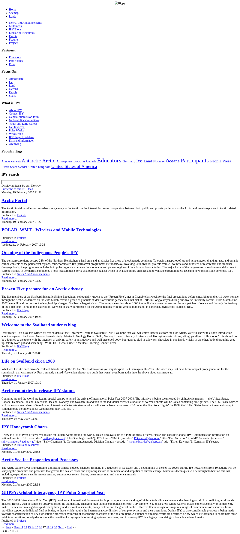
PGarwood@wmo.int (147, 438)
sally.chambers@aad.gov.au (18, 441)
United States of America (74, 166)
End (69, 527)
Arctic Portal (14, 200)
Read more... (9, 218)
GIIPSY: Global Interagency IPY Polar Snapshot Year (53, 492)
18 (48, 527)
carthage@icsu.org (54, 438)
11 (21, 527)
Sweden (23, 166)
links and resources (28, 445)
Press (227, 161)
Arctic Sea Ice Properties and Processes (40, 459)
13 (29, 527)
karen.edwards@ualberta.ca (145, 441)
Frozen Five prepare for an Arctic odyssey (42, 288)
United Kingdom (39, 167)
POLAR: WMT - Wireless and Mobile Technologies (51, 229)
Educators (110, 160)
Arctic (49, 161)
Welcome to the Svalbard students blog (39, 324)
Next (61, 527)
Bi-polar (79, 161)
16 (40, 527)
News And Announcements (33, 274)
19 (51, 527)
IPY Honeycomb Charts (24, 426)
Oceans (173, 160)
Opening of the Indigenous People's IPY (40, 252)
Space (14, 166)
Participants (195, 160)
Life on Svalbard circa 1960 (28, 361)
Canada (91, 161)
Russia (6, 166)
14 (33, 527)
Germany (129, 161)
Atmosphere (64, 161)
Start (8, 527)
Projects (21, 215)
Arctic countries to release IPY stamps (38, 390)
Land (148, 161)
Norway (159, 161)
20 (55, 527)
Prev (17, 527)
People (216, 161)
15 (36, 527)
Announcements (12, 161)
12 (25, 527)
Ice (140, 161)
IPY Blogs (23, 310)
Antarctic (32, 161)
